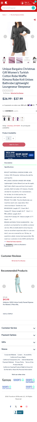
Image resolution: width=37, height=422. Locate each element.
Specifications (9, 167)
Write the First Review (17, 93)
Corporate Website (10, 354)
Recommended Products (14, 270)
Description (8, 163)
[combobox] (18, 8)
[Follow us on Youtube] (21, 406)
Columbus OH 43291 (13, 125)
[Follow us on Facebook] (11, 406)
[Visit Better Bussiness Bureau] (18, 412)
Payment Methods (8, 362)
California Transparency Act (11, 359)
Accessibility (28, 354)
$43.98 (6, 299)
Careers (20, 354)
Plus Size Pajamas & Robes (17, 15)
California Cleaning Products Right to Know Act (18, 367)
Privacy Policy (19, 362)
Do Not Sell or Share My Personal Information (18, 369)
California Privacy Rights (18, 357)
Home (4, 15)
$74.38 (5, 297)
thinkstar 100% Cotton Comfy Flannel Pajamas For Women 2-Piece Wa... (18, 303)
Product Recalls (18, 364)
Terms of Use (29, 362)
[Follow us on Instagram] (27, 406)
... (8, 15)
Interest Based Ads (27, 359)
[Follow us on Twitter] (16, 406)
